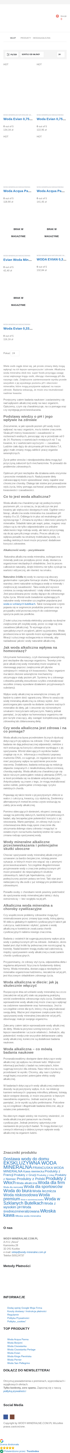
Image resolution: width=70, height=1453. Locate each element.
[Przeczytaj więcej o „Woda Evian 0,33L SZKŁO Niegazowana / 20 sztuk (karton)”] (28, 281)
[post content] (18, 87)
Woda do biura (17, 1190)
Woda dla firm (51, 1182)
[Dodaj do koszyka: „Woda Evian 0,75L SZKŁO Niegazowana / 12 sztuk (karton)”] (61, 68)
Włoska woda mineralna (28, 1216)
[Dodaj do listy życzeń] (32, 115)
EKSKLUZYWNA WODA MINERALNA (29, 1165)
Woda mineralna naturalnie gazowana (20, 115)
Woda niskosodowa (20, 1195)
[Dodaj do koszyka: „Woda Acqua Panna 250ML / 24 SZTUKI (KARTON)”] (61, 140)
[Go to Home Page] (4, 38)
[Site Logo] (23, 19)
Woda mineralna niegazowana (50, 115)
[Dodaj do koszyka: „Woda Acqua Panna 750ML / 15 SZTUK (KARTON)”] (28, 140)
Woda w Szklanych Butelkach (31, 1201)
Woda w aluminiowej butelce (32, 1200)
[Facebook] (58, 2)
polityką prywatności (14, 1391)
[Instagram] (64, 2)
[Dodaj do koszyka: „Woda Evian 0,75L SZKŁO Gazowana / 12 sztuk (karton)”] (28, 68)
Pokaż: (7, 353)
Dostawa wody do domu (26, 1158)
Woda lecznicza (44, 1191)
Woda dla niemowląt (13, 1187)
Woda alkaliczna (26, 1183)
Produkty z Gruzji (25, 1175)
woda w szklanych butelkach (19, 603)
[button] (12, 54)
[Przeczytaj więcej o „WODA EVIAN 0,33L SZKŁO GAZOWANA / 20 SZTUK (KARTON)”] (61, 212)
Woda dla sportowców (43, 1186)
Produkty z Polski (31, 1179)
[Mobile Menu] (7, 18)
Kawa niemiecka (33, 1171)
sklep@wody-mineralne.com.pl (29, 1252)
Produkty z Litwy (45, 1175)
